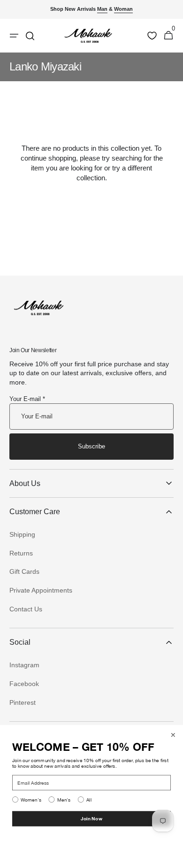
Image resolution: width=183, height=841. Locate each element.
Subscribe (91, 446)
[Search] (30, 36)
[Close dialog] (173, 735)
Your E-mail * (27, 398)
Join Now (91, 818)
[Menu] (14, 35)
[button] (168, 35)
